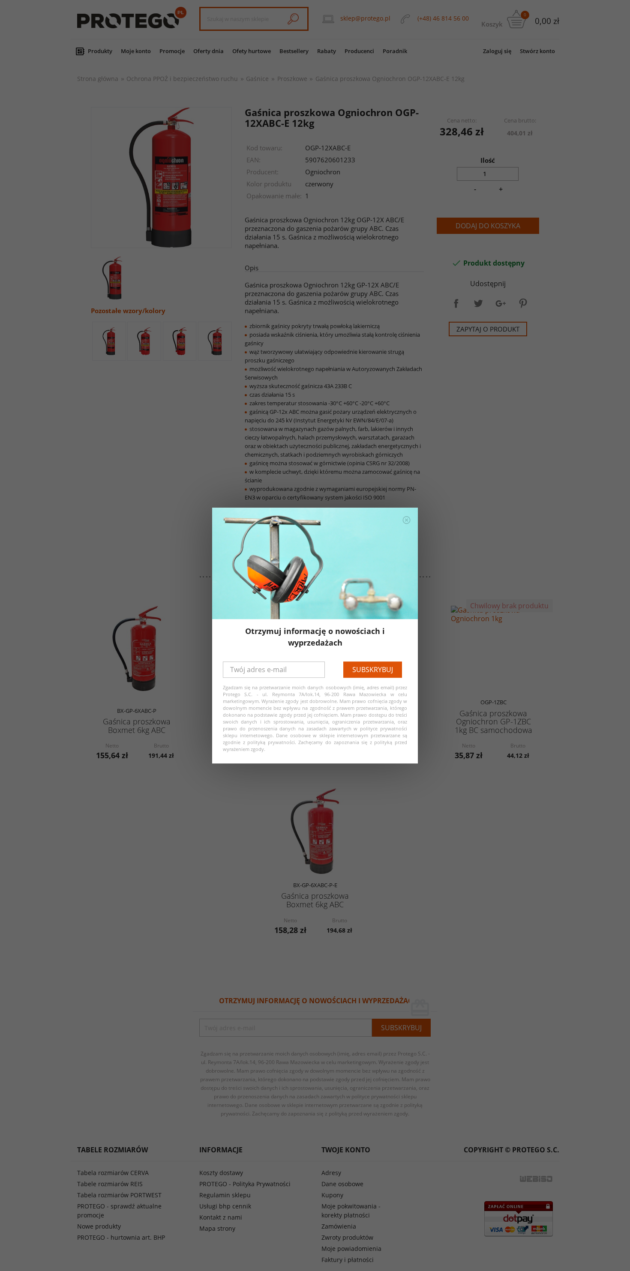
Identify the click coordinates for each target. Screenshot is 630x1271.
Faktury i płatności (347, 1260)
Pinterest (522, 303)
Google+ (500, 303)
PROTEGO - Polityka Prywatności (245, 1184)
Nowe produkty (99, 1226)
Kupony (332, 1195)
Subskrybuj (372, 669)
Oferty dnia (208, 51)
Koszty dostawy (221, 1173)
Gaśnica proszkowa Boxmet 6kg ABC (137, 725)
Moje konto (136, 51)
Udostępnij (456, 303)
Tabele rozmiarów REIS (110, 1184)
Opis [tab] (251, 267)
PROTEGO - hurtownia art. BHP (121, 1237)
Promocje (172, 51)
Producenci (359, 51)
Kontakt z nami (220, 1217)
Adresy (331, 1173)
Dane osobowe (342, 1184)
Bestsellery (294, 51)
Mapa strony (217, 1228)
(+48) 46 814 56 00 (443, 18)
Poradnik (395, 51)
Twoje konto (345, 1149)
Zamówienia (338, 1226)
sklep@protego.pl (365, 18)
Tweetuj (478, 303)
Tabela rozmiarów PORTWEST (119, 1195)
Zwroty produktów (347, 1237)
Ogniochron (322, 171)
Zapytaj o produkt (487, 329)
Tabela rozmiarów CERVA (113, 1173)
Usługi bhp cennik (225, 1206)
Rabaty (326, 51)
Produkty (100, 51)
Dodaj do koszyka (488, 225)
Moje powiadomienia (351, 1248)
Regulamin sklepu (225, 1195)
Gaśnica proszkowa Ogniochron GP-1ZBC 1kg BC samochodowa (493, 721)
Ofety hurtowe (251, 51)
